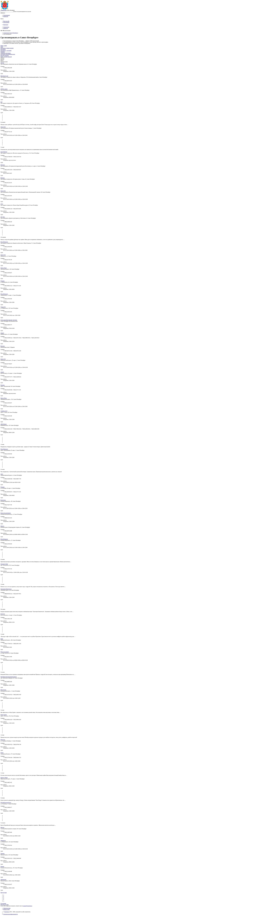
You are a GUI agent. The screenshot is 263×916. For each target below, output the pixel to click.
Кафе (2, 46)
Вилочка (3, 346)
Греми (2, 752)
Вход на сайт (6, 21)
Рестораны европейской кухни (8, 54)
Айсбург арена (4, 89)
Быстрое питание (5, 55)
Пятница (3, 164)
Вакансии (5, 28)
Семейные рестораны (6, 53)
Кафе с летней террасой (6, 56)
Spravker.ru (6, 911)
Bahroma (3, 177)
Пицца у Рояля (4, 777)
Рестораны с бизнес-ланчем (7, 48)
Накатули (3, 739)
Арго (2, 474)
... (3, 901)
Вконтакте (5, 24)
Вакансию (5, 16)
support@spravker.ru (27, 905)
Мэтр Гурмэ (3, 689)
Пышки (2, 866)
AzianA (2, 333)
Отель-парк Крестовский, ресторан (9, 320)
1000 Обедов (4, 424)
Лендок (2, 63)
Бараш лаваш (4, 714)
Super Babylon (4, 151)
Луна (2, 204)
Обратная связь (6, 908)
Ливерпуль (3, 840)
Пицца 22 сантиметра (6, 513)
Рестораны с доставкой (6, 50)
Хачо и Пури (4, 267)
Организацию (6, 15)
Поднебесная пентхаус (6, 802)
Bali (1, 102)
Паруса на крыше (5, 651)
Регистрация (6, 22)
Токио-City (3, 127)
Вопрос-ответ (6, 909)
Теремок (2, 853)
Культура (3, 613)
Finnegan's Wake (4, 564)
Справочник (3, 10)
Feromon (2, 281)
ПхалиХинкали (4, 241)
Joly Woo (3, 217)
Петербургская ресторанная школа (9, 676)
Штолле (2, 827)
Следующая (3, 903)
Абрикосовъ (3, 879)
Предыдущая (4, 892)
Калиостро (3, 500)
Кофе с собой (4, 45)
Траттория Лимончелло (6, 589)
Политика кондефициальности (10, 914)
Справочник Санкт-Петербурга (10, 33)
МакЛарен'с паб (4, 76)
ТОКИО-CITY (4, 411)
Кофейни (3, 51)
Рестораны (3, 49)
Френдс (2, 526)
